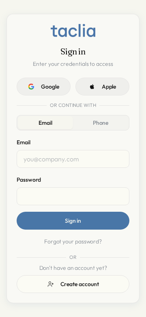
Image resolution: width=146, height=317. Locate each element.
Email (45, 122)
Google (50, 86)
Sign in (73, 220)
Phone (101, 122)
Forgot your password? (73, 241)
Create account (79, 284)
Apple (109, 86)
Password (29, 179)
